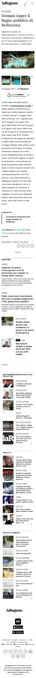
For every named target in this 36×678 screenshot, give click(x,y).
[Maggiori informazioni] (28, 95)
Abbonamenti (6, 640)
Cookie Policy (19, 644)
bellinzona (16, 242)
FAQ (8, 642)
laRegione (24, 89)
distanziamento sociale (21, 106)
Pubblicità (14, 642)
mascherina (24, 242)
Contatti (30, 640)
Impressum (23, 640)
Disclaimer (15, 640)
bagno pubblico (7, 242)
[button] (5, 651)
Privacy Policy (7, 644)
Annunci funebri (23, 642)
